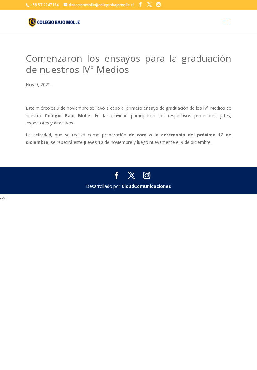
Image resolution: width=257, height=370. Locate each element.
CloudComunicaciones (146, 186)
